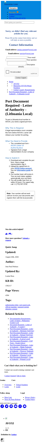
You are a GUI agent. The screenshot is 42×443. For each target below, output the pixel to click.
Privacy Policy (30, 397)
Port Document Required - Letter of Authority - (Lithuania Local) (21, 93)
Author (14, 435)
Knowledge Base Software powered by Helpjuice (21, 413)
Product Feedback (15, 14)
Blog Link (8, 397)
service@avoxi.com (27, 53)
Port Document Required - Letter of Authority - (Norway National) (21, 350)
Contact (11, 16)
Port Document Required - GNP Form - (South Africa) (21, 342)
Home (11, 82)
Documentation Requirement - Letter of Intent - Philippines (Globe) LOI (20, 321)
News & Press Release (12, 399)
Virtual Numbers (22, 385)
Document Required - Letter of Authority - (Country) (21, 326)
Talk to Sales (21, 376)
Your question (32, 60)
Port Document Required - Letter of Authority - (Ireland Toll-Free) (21, 334)
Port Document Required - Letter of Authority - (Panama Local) (21, 354)
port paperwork (24, 305)
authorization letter (11, 305)
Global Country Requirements (24, 90)
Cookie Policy (30, 399)
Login (6, 387)
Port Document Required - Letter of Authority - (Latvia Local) (21, 338)
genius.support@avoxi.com (27, 50)
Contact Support (10, 376)
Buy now (12, 12)
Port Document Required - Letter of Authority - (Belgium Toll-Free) (22, 330)
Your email (31, 57)
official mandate (11, 307)
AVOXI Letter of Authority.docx (17, 146)
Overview (8, 385)
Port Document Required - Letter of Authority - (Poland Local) (21, 358)
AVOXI (16, 84)
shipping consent (11, 309)
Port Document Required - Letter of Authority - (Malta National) (21, 346)
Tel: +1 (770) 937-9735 (17, 18)
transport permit (23, 307)
